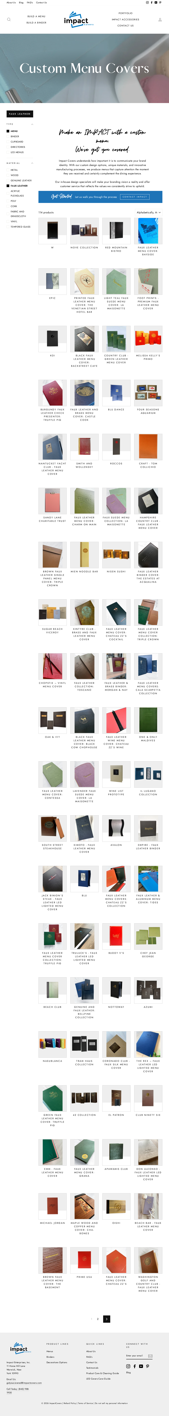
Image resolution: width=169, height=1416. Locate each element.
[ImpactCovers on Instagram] (128, 1366)
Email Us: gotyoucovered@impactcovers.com (24, 1381)
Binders (50, 1357)
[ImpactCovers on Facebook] (135, 1366)
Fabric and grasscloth (18, 214)
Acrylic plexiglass (17, 193)
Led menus (17, 152)
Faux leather (19, 113)
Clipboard (17, 141)
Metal (14, 170)
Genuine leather (21, 180)
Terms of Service (85, 1403)
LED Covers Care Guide (98, 1378)
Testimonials (92, 1367)
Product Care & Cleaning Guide (102, 1373)
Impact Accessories (125, 19)
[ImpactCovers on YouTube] (141, 1366)
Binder (15, 136)
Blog (21, 2)
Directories (18, 147)
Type (10, 124)
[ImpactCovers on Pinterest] (148, 1366)
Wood (15, 175)
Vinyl (14, 221)
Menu (14, 131)
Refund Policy (70, 1403)
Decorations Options (57, 1362)
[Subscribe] (150, 1356)
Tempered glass (21, 226)
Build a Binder (37, 22)
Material (13, 163)
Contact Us (41, 2)
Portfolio (126, 13)
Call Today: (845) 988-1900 (18, 1390)
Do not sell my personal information (111, 1403)
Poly (13, 201)
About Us (11, 2)
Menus (50, 1351)
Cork (14, 206)
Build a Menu (37, 16)
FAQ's (30, 2)
